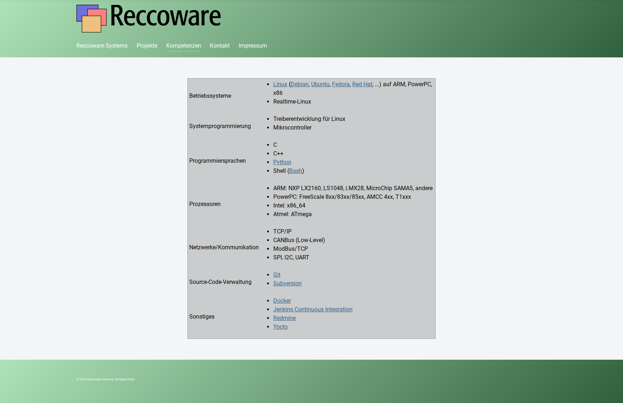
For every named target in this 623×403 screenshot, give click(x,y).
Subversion (287, 283)
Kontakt (220, 45)
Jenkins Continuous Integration (313, 309)
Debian (300, 84)
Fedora (341, 84)
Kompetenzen (183, 45)
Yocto (280, 326)
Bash (295, 170)
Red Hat (362, 84)
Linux (280, 84)
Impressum (253, 45)
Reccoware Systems (102, 45)
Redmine (284, 318)
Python (282, 162)
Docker (282, 300)
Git (276, 274)
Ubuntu (320, 84)
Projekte (147, 45)
